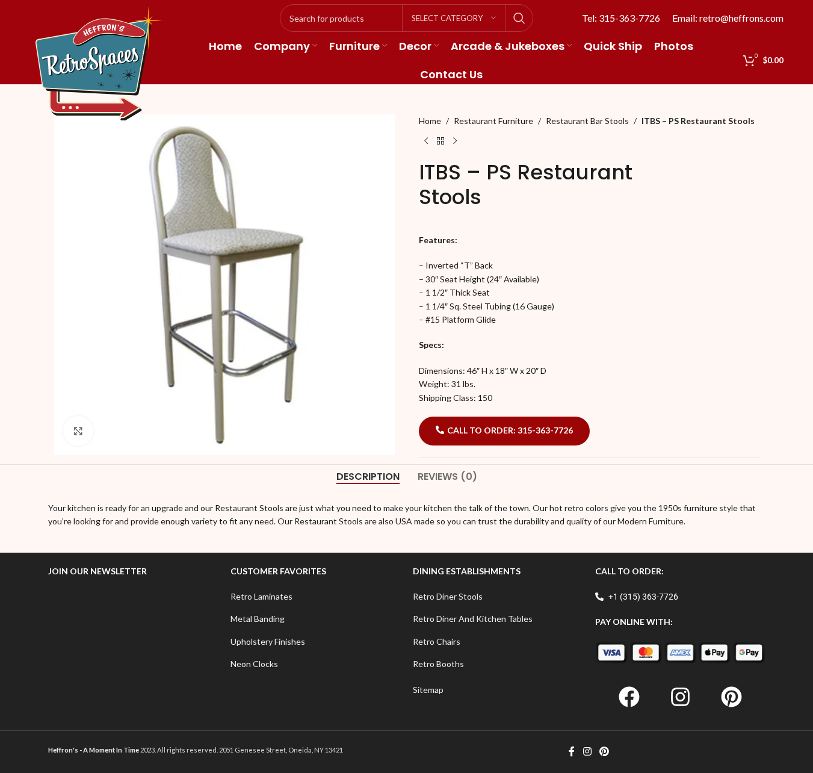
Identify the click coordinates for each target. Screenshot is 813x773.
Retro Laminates (261, 596)
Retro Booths (438, 664)
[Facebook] (629, 697)
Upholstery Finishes (267, 641)
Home (430, 121)
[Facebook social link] (571, 752)
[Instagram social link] (587, 752)
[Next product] (455, 141)
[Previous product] (426, 141)
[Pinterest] (731, 697)
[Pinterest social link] (604, 752)
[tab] (368, 476)
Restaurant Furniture (493, 121)
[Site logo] (98, 62)
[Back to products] (440, 141)
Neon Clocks (254, 664)
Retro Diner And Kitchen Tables (473, 618)
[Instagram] (680, 697)
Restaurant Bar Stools (587, 121)
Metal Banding (257, 618)
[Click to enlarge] (78, 431)
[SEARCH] (519, 18)
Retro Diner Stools (448, 596)
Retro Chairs (436, 641)
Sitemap (428, 690)
